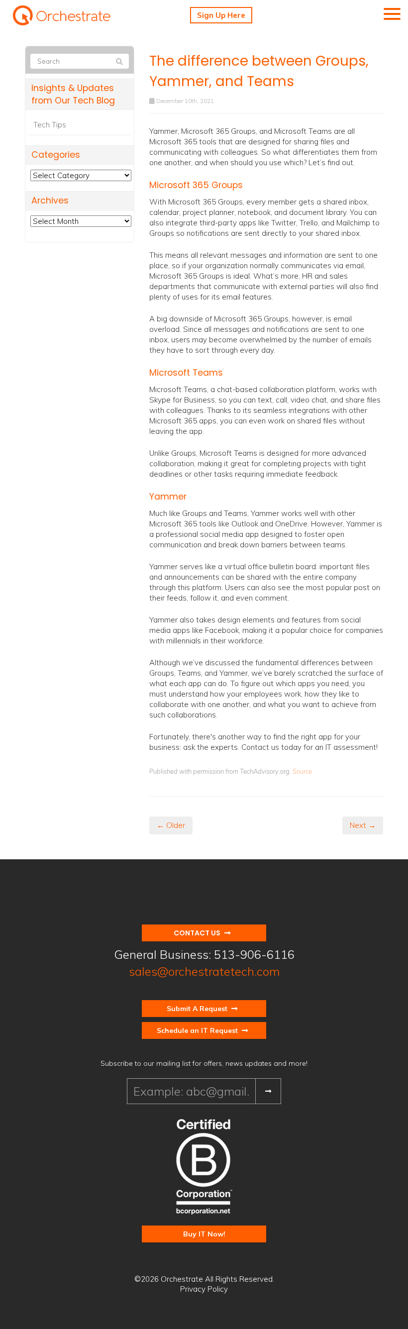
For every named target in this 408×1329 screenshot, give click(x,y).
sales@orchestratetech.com (204, 971)
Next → (363, 825)
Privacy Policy (204, 1289)
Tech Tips (49, 124)
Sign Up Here (221, 15)
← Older (171, 825)
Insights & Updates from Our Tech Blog (73, 94)
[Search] (119, 62)
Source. (303, 771)
